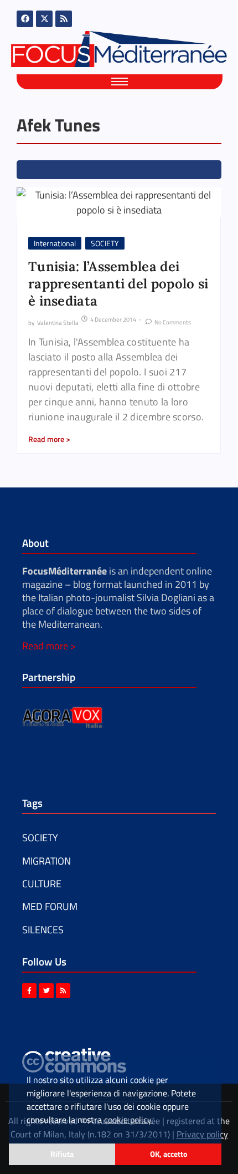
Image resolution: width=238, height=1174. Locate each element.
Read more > (49, 645)
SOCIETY (105, 243)
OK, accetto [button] (168, 1154)
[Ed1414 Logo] (119, 49)
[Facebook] (25, 19)
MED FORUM (49, 906)
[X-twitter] (44, 19)
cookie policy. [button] (128, 1119)
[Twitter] (46, 990)
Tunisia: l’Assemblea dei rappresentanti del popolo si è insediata (118, 283)
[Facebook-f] (29, 990)
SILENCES (43, 929)
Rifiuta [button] (62, 1154)
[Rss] (63, 19)
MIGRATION (46, 860)
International (55, 243)
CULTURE (41, 883)
